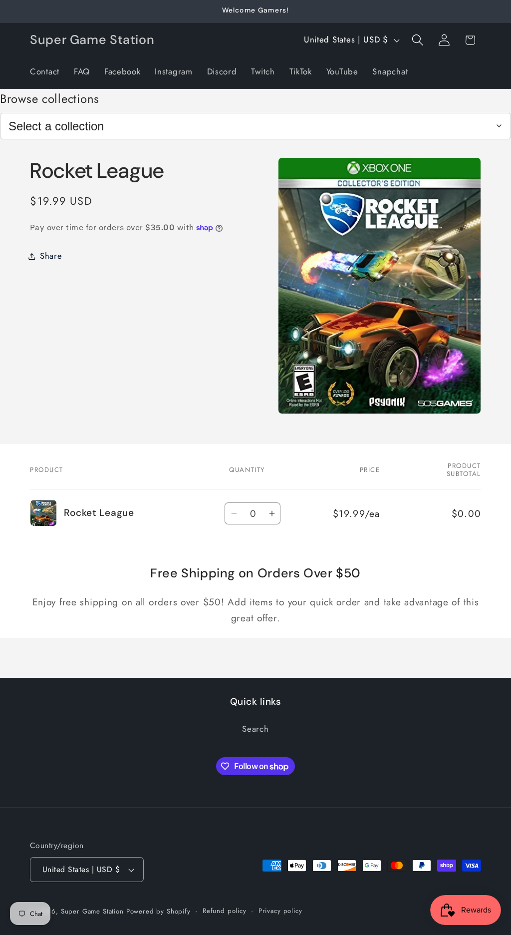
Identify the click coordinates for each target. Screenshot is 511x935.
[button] (417, 40)
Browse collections (49, 98)
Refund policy (225, 911)
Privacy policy (280, 911)
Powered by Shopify (158, 911)
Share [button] (51, 256)
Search (255, 729)
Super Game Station (92, 911)
